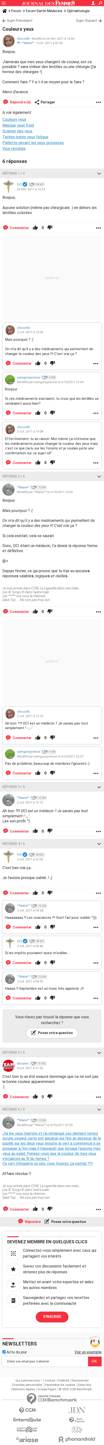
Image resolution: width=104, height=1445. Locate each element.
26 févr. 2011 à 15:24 (31, 189)
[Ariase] (27, 1439)
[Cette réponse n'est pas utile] (50, 228)
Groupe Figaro (47, 1389)
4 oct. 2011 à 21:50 (30, 1068)
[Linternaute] (27, 1420)
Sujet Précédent (19, 21)
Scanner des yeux (17, 131)
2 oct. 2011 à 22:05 (30, 859)
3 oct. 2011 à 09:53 (30, 981)
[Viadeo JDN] (77, 1430)
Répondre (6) (20, 102)
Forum (16, 11)
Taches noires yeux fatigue (25, 137)
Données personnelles (27, 1385)
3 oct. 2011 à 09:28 (30, 910)
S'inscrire (52, 1317)
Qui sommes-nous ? (28, 1380)
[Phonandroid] (77, 1439)
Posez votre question (55, 1033)
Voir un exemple (88, 1352)
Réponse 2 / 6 (13, 476)
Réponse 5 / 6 (13, 1052)
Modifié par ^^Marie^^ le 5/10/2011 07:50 (45, 1125)
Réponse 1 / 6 (13, 173)
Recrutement (80, 1380)
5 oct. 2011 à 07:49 (49, 43)
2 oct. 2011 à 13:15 (30, 802)
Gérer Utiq (84, 1385)
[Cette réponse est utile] (35, 228)
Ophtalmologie (78, 11)
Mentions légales (24, 1389)
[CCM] (27, 1410)
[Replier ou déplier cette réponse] (99, 173)
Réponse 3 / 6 (13, 787)
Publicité (63, 1380)
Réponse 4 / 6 (13, 844)
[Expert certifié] (24, 184)
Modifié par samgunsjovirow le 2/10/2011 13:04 (50, 382)
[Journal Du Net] (77, 1410)
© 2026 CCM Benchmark (75, 1389)
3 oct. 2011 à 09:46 (30, 946)
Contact (50, 1380)
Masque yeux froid (18, 125)
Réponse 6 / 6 (13, 1109)
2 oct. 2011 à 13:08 (30, 431)
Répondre (32, 1222)
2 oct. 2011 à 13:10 (30, 716)
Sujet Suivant (86, 21)
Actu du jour (16, 1352)
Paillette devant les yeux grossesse (33, 142)
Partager (48, 102)
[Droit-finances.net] (77, 1420)
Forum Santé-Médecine (44, 11)
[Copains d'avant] (27, 1430)
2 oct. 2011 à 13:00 (30, 332)
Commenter (19, 228)
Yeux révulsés (14, 148)
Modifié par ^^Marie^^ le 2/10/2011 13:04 (45, 492)
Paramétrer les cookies (60, 1385)
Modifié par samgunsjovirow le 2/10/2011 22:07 (50, 756)
